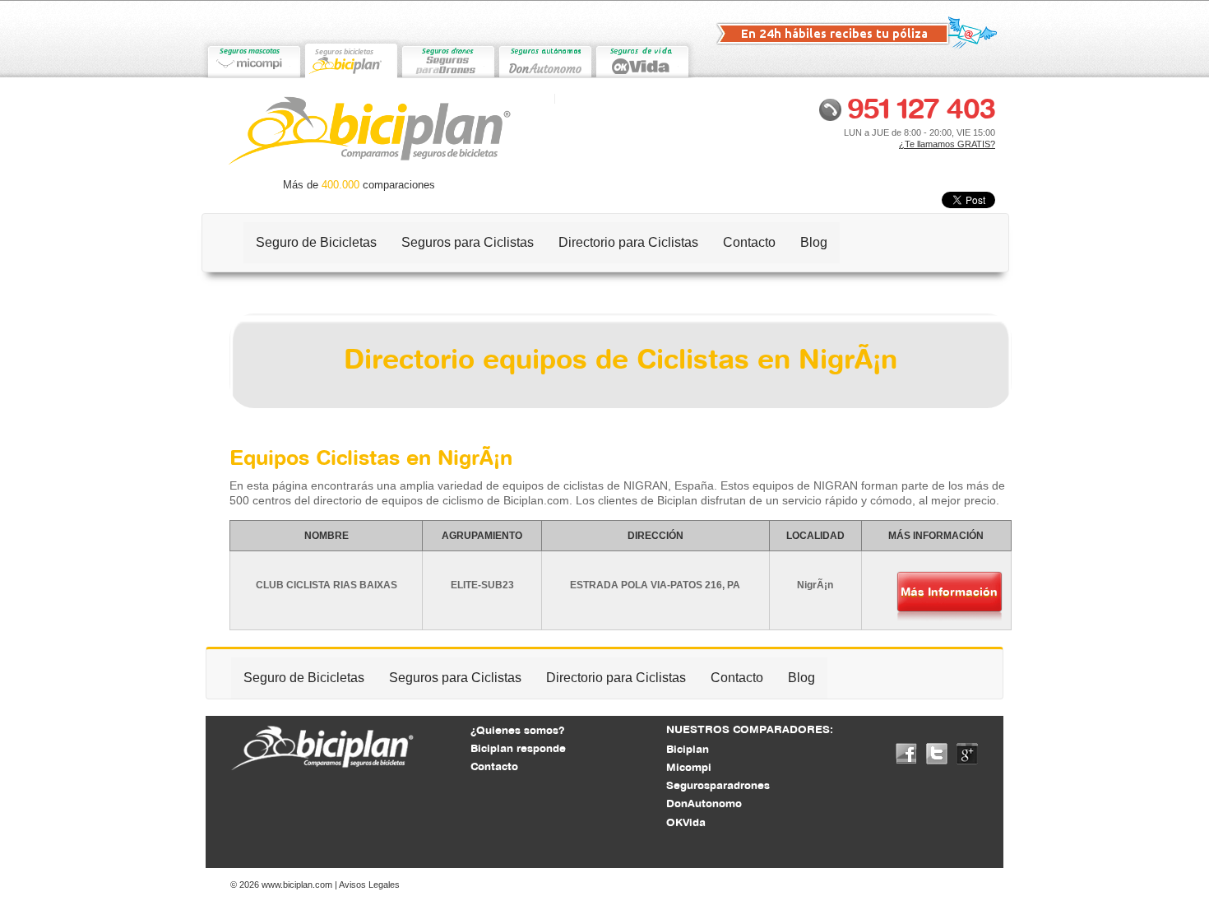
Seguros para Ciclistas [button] (467, 242)
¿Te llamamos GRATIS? (947, 144)
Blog (813, 242)
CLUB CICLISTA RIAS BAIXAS (326, 585)
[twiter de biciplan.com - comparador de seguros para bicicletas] (936, 753)
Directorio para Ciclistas (628, 242)
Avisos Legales (369, 884)
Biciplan (687, 748)
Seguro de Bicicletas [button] (316, 242)
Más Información (949, 591)
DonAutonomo (704, 803)
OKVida (686, 822)
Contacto (749, 242)
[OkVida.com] (641, 58)
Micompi (688, 766)
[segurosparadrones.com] (447, 58)
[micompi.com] (253, 58)
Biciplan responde (518, 748)
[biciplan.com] (350, 58)
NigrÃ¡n (815, 585)
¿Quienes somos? (517, 729)
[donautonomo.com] (544, 58)
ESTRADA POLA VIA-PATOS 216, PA (655, 585)
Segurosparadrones (718, 785)
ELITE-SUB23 (482, 585)
